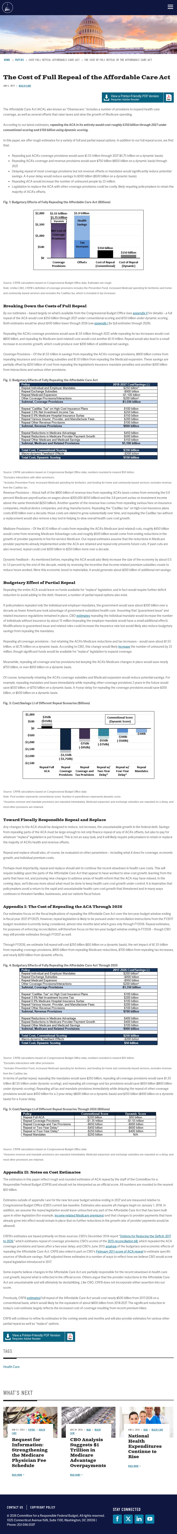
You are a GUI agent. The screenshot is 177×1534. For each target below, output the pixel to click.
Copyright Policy (42, 1507)
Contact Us (15, 1507)
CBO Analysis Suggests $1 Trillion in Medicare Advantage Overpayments (88, 1453)
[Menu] (170, 6)
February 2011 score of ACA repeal (119, 1251)
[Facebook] (117, 1519)
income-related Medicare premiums (79, 1215)
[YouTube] (149, 1519)
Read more (17, 1475)
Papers (31, 1429)
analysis (111, 1246)
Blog (89, 1429)
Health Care (11, 1367)
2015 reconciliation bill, (123, 1241)
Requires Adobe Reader (36, 1336)
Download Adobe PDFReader (70, 1337)
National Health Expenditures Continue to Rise (145, 1446)
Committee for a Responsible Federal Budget (7, 7)
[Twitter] (128, 1519)
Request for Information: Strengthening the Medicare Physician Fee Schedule (30, 1453)
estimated (34, 1298)
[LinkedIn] (139, 1519)
